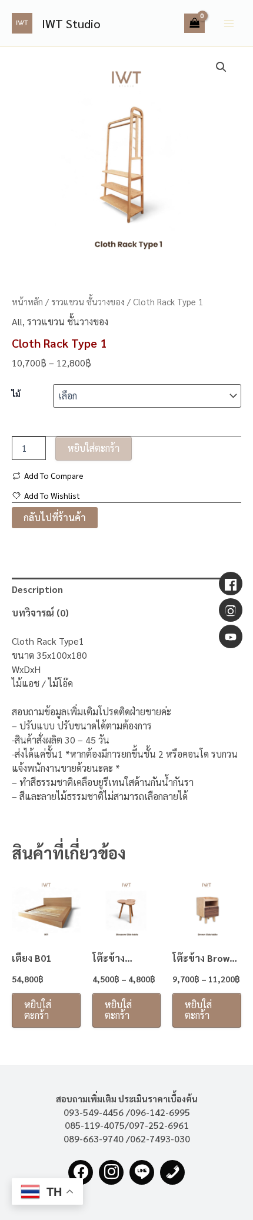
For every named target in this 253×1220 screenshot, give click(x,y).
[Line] (141, 1172)
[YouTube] (230, 636)
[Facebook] (80, 1172)
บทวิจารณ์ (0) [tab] (40, 612)
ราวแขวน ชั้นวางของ (88, 301)
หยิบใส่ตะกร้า (93, 448)
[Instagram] (111, 1172)
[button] (221, 67)
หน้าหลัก (27, 301)
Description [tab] (37, 589)
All (17, 321)
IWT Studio (71, 23)
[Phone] (172, 1172)
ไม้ (16, 393)
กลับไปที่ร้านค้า (55, 517)
